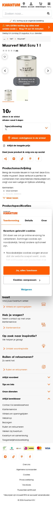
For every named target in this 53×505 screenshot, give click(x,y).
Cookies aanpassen (25, 280)
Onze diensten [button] (10, 391)
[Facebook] (39, 159)
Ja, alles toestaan (26, 270)
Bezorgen (7, 422)
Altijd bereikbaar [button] (11, 398)
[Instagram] (14, 159)
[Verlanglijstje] (4, 56)
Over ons (26, 464)
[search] (27, 13)
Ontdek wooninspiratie (17, 348)
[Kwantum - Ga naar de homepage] (11, 4)
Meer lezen (12, 198)
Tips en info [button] (8, 384)
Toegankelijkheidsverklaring (15, 440)
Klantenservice (13, 327)
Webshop (7, 418)
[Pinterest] (30, 159)
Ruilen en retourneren (16, 369)
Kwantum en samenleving (15, 435)
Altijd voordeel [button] (10, 377)
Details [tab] (29, 220)
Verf (11, 39)
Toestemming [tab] (11, 220)
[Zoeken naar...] (48, 13)
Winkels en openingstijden (18, 306)
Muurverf (21, 39)
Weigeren (26, 289)
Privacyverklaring (26, 480)
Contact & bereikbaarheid (15, 405)
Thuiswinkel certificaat (26, 490)
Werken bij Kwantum (12, 431)
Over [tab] (44, 220)
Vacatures (26, 485)
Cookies (26, 475)
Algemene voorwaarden (26, 469)
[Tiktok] (22, 159)
